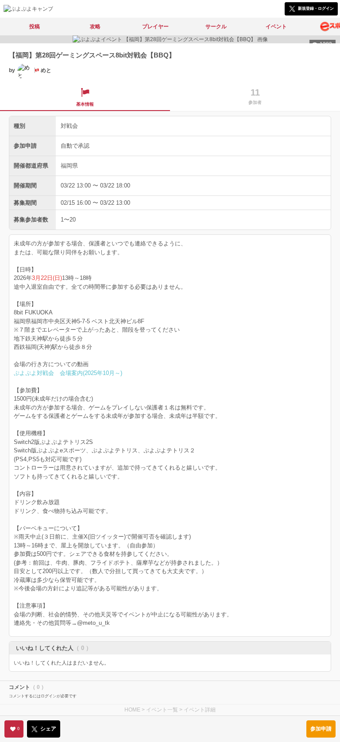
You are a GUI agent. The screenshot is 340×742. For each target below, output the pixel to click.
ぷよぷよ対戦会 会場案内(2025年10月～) (68, 373)
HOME (132, 710)
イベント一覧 (162, 710)
